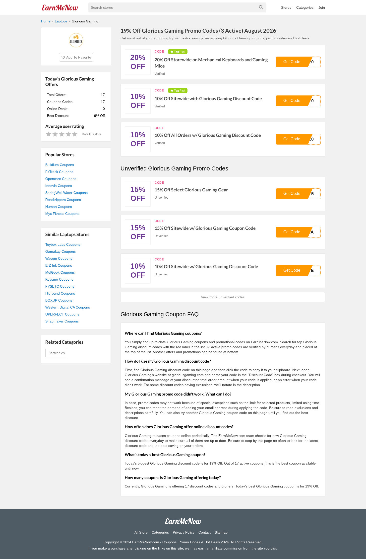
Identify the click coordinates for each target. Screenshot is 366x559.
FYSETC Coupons (59, 286)
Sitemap (221, 532)
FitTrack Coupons (59, 172)
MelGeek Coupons (60, 272)
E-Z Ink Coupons (58, 265)
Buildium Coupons (59, 165)
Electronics (56, 353)
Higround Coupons (60, 293)
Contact (204, 532)
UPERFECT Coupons (62, 314)
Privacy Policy (183, 532)
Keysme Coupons (59, 279)
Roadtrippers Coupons (63, 200)
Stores (286, 7)
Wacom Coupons (58, 258)
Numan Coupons (58, 207)
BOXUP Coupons (58, 300)
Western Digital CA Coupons (67, 307)
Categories (304, 7)
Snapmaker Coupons (62, 321)
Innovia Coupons (58, 186)
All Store (141, 532)
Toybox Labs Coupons (62, 244)
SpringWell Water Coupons (66, 193)
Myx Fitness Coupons (62, 214)
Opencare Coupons (60, 179)
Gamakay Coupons (60, 251)
